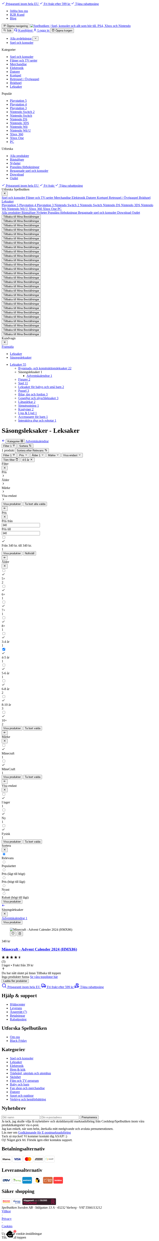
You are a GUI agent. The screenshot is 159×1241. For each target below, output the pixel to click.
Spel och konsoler (21, 56)
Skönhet (15, 1077)
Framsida (8, 346)
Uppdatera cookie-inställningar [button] (22, 1233)
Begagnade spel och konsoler (29, 170)
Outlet (14, 178)
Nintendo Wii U (20, 130)
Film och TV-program (24, 1080)
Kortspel (15, 75)
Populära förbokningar (24, 167)
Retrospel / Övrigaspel (24, 79)
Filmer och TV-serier (23, 60)
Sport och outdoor (22, 1095)
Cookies (7, 1226)
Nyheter (15, 163)
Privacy (7, 1218)
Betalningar (17, 1015)
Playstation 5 (18, 100)
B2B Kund (17, 14)
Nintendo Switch (21, 115)
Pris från (7, 521)
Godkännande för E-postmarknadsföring (44, 1132)
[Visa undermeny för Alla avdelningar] (36, 38)
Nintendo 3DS (19, 123)
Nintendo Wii (19, 127)
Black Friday (18, 1040)
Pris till (6, 529)
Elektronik (17, 68)
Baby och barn (19, 1084)
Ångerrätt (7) (18, 1012)
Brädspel (16, 83)
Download (17, 174)
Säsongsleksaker (20, 357)
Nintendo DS (18, 119)
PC (12, 141)
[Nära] (5, 193)
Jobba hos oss (19, 11)
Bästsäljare (17, 159)
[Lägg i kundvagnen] (20, 934)
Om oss (15, 1037)
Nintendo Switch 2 (22, 112)
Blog (13, 18)
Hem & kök (17, 1069)
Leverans (16, 1008)
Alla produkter (19, 156)
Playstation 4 (18, 104)
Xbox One (17, 138)
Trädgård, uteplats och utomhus (30, 1073)
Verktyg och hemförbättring (28, 1099)
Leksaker (16, 86)
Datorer (15, 71)
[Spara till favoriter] (13, 934)
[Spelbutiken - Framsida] (80, 26)
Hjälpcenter (17, 1004)
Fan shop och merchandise (27, 1088)
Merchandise (18, 64)
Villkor (6, 1211)
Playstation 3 (18, 108)
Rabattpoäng (18, 1019)
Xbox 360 (16, 134)
